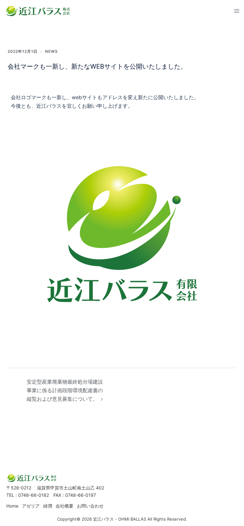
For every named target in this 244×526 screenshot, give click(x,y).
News (51, 51)
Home (12, 506)
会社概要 (64, 506)
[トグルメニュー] (236, 11)
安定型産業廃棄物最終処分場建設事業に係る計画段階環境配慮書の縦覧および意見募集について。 (65, 390)
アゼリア (31, 506)
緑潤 (47, 506)
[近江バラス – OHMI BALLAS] (38, 10)
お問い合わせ (90, 506)
